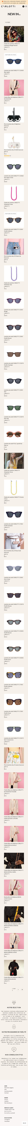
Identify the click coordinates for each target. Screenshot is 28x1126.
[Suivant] (18, 989)
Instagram (7, 1119)
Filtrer (7, 22)
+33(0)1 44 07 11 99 (9, 1109)
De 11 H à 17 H (7, 1111)
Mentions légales (9, 1087)
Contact (6, 1093)
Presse (6, 1099)
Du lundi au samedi (9, 1113)
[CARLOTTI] (9, 6)
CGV (5, 1089)
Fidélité (6, 1101)
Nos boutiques (8, 1103)
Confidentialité (8, 1091)
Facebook (6, 1121)
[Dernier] (22, 989)
